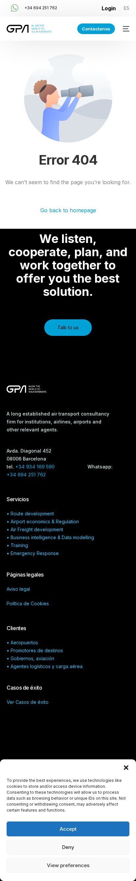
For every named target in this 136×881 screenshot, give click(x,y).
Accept (68, 829)
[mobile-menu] (125, 29)
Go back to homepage (68, 210)
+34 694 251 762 (40, 8)
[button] (126, 767)
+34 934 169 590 (35, 466)
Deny (68, 847)
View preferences (68, 865)
